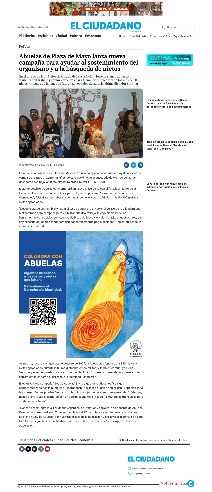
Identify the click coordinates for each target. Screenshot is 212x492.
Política (76, 35)
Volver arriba (173, 483)
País (192, 36)
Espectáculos (180, 36)
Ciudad (61, 35)
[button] (126, 165)
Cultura (167, 36)
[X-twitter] (28, 449)
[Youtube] (47, 449)
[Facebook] (22, 449)
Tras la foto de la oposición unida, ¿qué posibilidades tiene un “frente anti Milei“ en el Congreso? (170, 145)
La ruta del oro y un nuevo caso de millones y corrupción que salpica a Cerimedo (167, 187)
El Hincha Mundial (129, 36)
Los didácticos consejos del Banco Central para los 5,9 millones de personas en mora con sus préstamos (169, 103)
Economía (93, 35)
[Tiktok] (41, 449)
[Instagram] (34, 449)
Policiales (45, 35)
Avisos (144, 36)
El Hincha (27, 35)
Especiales (156, 36)
